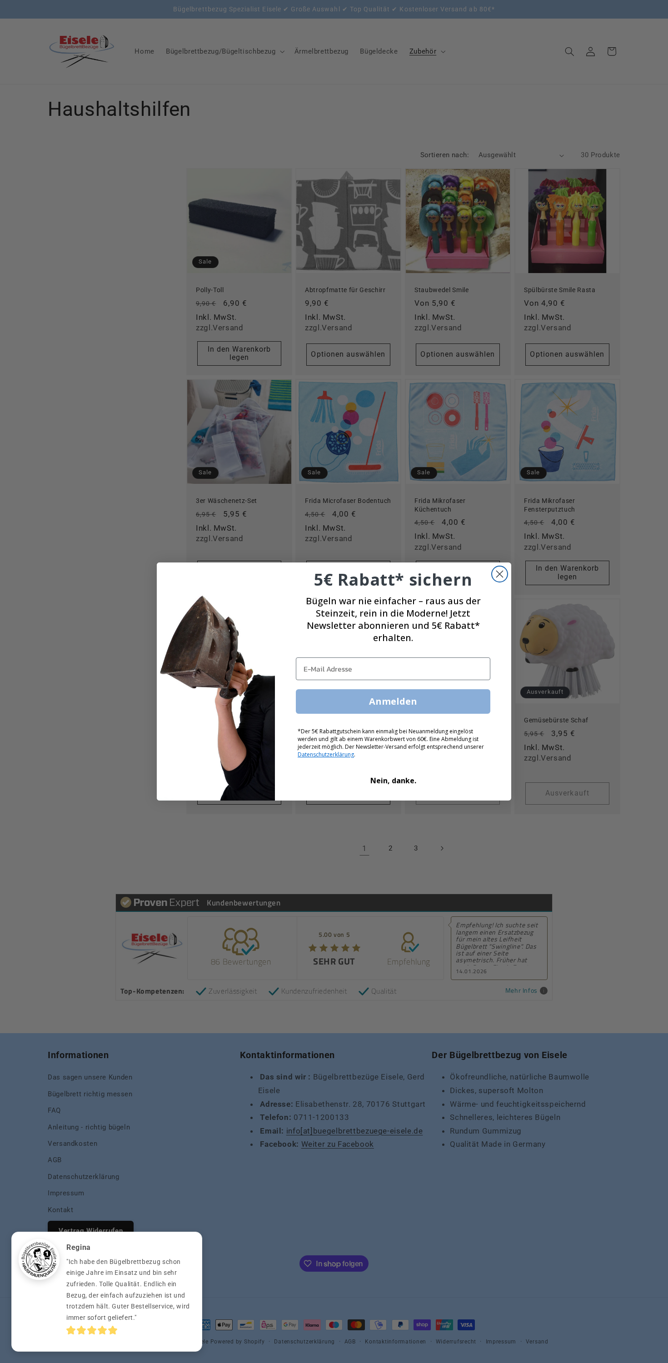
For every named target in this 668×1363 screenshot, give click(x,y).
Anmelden (393, 701)
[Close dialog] (500, 574)
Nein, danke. (393, 781)
